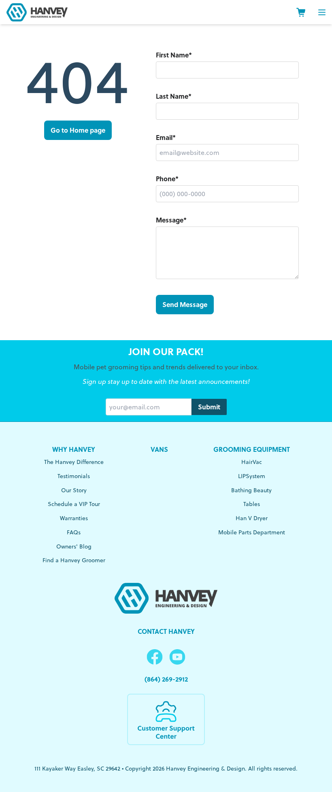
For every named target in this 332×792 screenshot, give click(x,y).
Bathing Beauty (251, 490)
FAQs (74, 532)
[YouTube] (177, 657)
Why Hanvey (73, 449)
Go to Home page (78, 130)
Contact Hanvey (166, 631)
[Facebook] (155, 657)
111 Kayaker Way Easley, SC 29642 (77, 768)
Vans (159, 449)
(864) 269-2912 (166, 679)
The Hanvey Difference (74, 462)
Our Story (74, 490)
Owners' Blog (74, 546)
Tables (251, 504)
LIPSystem (251, 476)
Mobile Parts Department (251, 532)
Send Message (184, 304)
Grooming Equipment (251, 449)
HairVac (251, 462)
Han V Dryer (252, 518)
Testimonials (73, 476)
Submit (209, 406)
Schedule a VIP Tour (74, 504)
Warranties (74, 518)
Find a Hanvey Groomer (74, 560)
